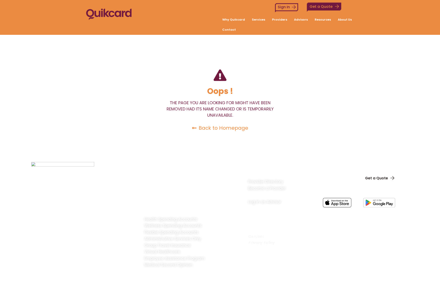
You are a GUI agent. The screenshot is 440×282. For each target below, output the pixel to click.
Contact (229, 29)
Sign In (284, 7)
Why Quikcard (233, 19)
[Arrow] (400, 214)
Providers (279, 19)
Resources (323, 19)
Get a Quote (321, 6)
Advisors (301, 19)
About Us (345, 19)
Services (258, 19)
